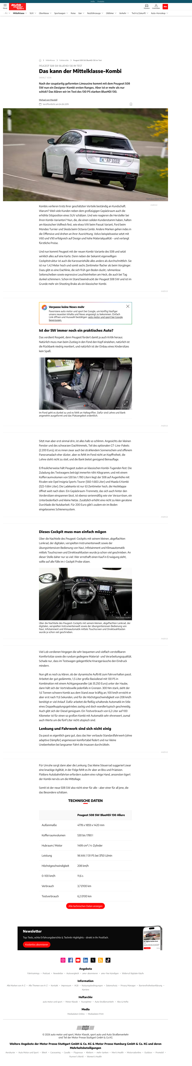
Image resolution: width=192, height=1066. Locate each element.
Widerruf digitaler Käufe (133, 973)
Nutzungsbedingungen (92, 985)
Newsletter (58, 973)
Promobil (160, 1052)
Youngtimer (86, 1001)
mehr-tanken (102, 1052)
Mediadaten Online (76, 1014)
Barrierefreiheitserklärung (150, 985)
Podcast (46, 973)
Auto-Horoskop (158, 13)
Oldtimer (110, 13)
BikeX (44, 1052)
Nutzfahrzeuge (94, 13)
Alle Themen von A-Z (38, 985)
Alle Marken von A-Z (16, 985)
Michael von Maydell (48, 99)
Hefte (93, 1)
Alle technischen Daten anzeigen (85, 906)
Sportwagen (59, 13)
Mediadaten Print (96, 1014)
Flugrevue (78, 1052)
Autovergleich (72, 973)
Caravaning (55, 1052)
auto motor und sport (52, 1001)
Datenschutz (111, 985)
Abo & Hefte (122, 1001)
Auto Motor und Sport (28, 1052)
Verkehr (122, 13)
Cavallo (67, 1052)
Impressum (66, 985)
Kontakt (54, 985)
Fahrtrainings (33, 973)
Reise (73, 13)
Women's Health (94, 1056)
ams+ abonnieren (90, 973)
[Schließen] (127, 306)
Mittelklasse (18, 13)
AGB (76, 985)
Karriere (85, 989)
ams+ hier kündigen (110, 973)
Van (80, 13)
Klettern (89, 1052)
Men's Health (118, 1052)
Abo (165, 6)
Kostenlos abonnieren (36, 944)
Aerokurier (10, 1052)
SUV (32, 13)
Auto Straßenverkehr (104, 1001)
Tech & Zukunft (139, 13)
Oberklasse (44, 13)
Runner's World (76, 1056)
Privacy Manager (128, 985)
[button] (85, 154)
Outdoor (148, 1052)
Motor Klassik (72, 1001)
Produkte (101, 1)
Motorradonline (134, 1052)
